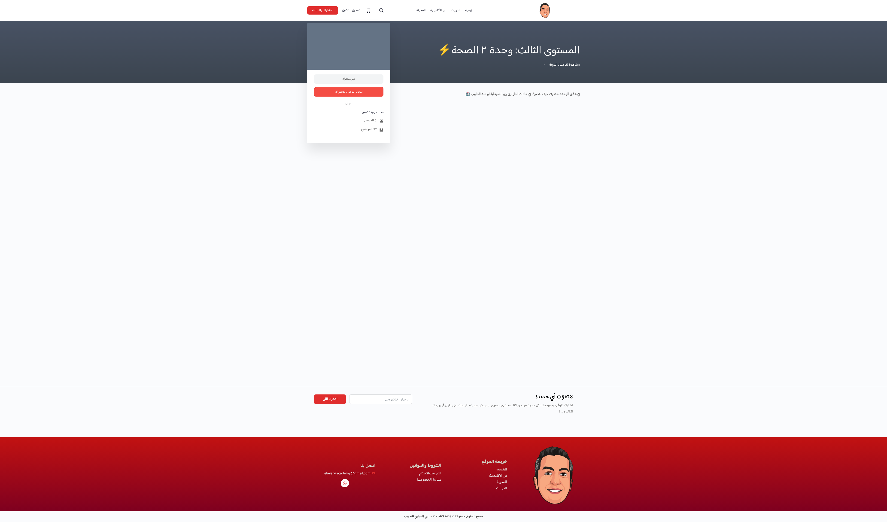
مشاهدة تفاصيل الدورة (564, 65)
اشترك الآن (330, 399)
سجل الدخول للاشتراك (349, 92)
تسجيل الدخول (351, 10)
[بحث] (381, 10)
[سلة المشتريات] (368, 10)
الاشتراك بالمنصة (322, 10)
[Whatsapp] (345, 483)
